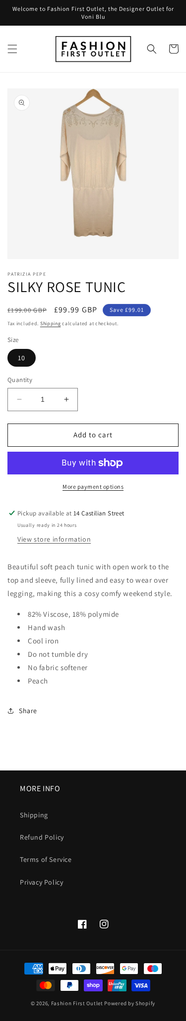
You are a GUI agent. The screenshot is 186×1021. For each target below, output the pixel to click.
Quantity (19, 380)
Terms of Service (46, 859)
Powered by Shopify (129, 1003)
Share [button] (28, 710)
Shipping (50, 323)
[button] (12, 49)
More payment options (93, 486)
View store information (54, 539)
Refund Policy (42, 837)
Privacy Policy (41, 882)
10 (21, 357)
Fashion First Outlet (77, 1003)
